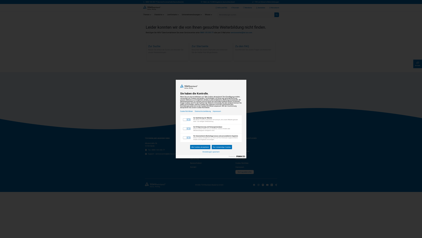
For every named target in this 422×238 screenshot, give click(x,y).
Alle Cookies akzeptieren (200, 147)
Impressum (217, 111)
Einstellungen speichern (211, 152)
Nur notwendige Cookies (222, 147)
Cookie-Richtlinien (186, 111)
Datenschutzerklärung (203, 111)
